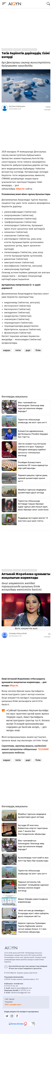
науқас (6, 350)
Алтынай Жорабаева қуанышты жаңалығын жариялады (26, 576)
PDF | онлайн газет (13, 1005)
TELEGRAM (43, 749)
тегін (18, 350)
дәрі (28, 350)
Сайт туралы (9, 999)
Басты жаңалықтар (29, 49)
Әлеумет (17, 49)
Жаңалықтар (7, 49)
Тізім (38, 350)
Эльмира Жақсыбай (18, 633)
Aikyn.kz (20, 188)
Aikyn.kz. (14, 685)
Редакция (9, 1002)
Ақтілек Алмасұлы (17, 106)
